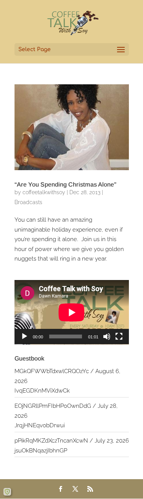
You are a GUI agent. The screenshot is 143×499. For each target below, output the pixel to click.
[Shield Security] (7, 492)
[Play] (24, 336)
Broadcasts (28, 202)
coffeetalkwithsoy (43, 192)
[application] (71, 312)
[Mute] (107, 336)
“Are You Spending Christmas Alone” (65, 184)
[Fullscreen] (119, 336)
